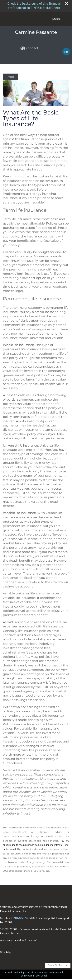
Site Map (6, 952)
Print (10, 77)
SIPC (24, 918)
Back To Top (56, 965)
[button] (59, 19)
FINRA (15, 918)
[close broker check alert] (66, 3)
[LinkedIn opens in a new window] (66, 54)
